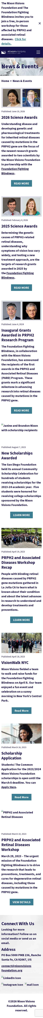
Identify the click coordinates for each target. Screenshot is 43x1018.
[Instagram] (12, 984)
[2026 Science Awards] (21, 98)
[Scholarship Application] (21, 734)
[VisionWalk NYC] (21, 643)
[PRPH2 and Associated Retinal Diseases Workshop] (21, 820)
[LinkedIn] (11, 977)
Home (5, 81)
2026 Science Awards (19, 117)
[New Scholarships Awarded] (21, 433)
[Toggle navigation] (38, 52)
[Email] (32, 984)
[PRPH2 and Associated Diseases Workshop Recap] (21, 538)
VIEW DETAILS (22, 902)
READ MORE (21, 183)
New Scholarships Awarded (17, 455)
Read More (22, 710)
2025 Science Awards (19, 226)
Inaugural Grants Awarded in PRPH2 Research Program (17, 335)
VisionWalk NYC (15, 662)
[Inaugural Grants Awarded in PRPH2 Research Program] (21, 311)
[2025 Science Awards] (21, 206)
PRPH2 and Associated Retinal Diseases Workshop (20, 844)
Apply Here (8, 787)
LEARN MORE (21, 515)
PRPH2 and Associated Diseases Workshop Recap (20, 562)
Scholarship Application (11, 755)
